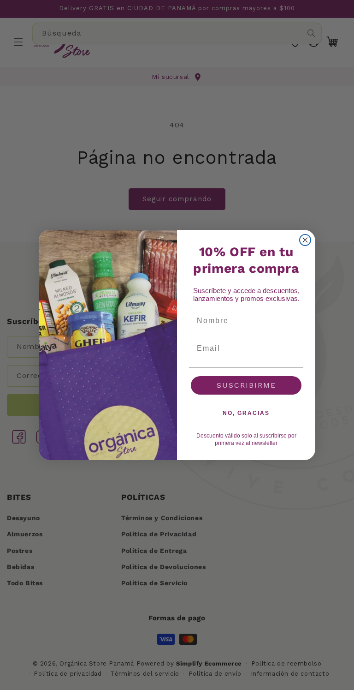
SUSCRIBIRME (246, 385)
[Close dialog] (305, 240)
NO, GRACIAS (246, 413)
